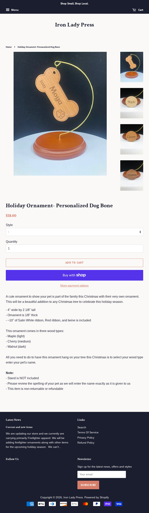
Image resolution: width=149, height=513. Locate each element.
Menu (14, 9)
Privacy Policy (85, 437)
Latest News (13, 420)
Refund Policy (85, 442)
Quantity (11, 241)
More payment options (74, 285)
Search (81, 427)
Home (9, 46)
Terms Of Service (88, 432)
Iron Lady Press (74, 24)
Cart (140, 10)
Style (9, 225)
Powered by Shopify (96, 497)
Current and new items (19, 427)
